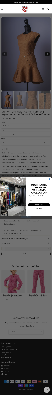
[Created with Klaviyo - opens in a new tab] (26, 217)
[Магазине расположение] (48, 9)
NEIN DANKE (39, 208)
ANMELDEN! (39, 204)
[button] (2, 9)
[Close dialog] (50, 179)
